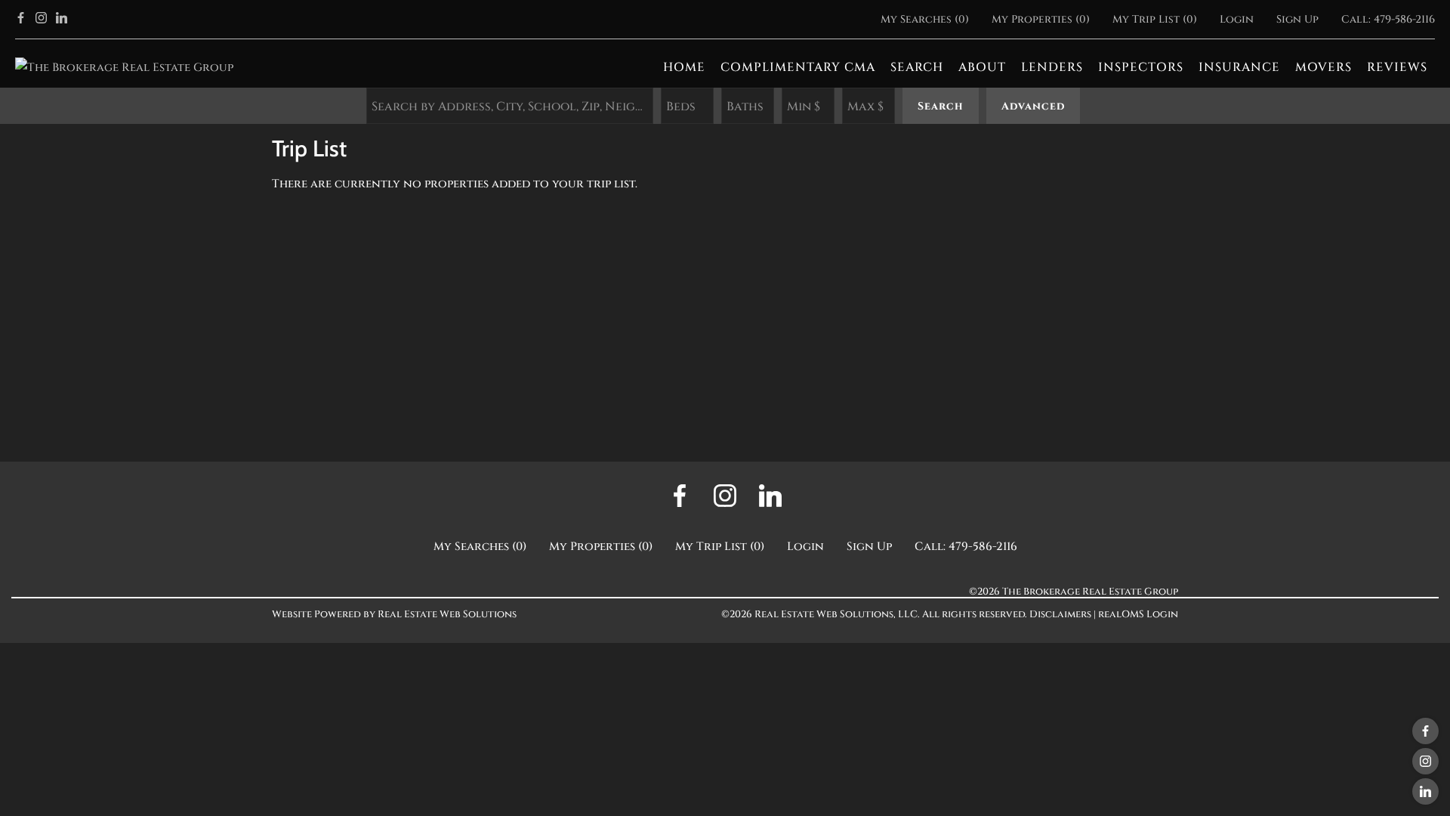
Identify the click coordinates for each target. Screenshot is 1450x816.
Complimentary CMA (797, 67)
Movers (1323, 67)
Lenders (1052, 67)
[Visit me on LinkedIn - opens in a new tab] (61, 19)
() (925, 19)
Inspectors (1140, 67)
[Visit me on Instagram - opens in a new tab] (41, 19)
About (982, 67)
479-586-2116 (1404, 19)
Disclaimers (1060, 614)
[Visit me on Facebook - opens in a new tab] (20, 19)
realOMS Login (1138, 614)
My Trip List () (1154, 19)
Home (684, 67)
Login (1237, 19)
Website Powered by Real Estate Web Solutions (394, 614)
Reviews (1397, 67)
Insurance (1239, 67)
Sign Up (1297, 19)
